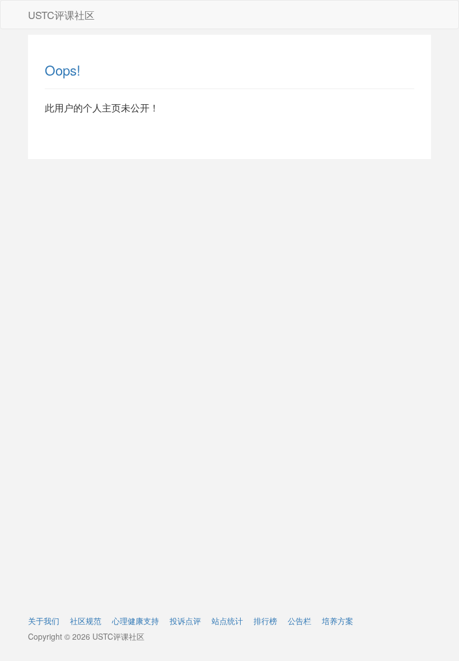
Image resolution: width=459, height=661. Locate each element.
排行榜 (265, 620)
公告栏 (299, 620)
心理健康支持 (135, 620)
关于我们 (43, 620)
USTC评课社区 (61, 14)
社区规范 (85, 620)
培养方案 (337, 620)
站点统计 (227, 620)
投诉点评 (185, 620)
